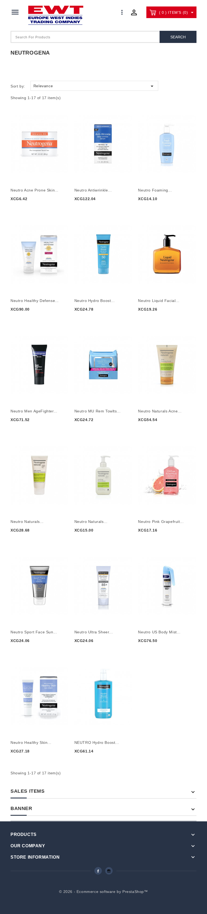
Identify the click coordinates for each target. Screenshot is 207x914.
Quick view (40, 140)
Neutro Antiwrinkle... (93, 190)
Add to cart (27, 208)
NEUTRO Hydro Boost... (96, 742)
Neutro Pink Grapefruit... (161, 521)
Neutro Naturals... (27, 521)
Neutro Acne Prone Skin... (34, 190)
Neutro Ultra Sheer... (93, 632)
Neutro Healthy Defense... (35, 300)
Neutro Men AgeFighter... (34, 411)
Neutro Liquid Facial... (158, 300)
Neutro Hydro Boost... (94, 300)
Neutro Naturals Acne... (159, 411)
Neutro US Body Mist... (159, 632)
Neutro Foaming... (155, 190)
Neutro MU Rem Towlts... (97, 411)
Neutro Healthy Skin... (31, 742)
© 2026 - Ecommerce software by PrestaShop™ (103, 891)
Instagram (108, 870)
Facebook (98, 870)
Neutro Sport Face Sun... (34, 632)
